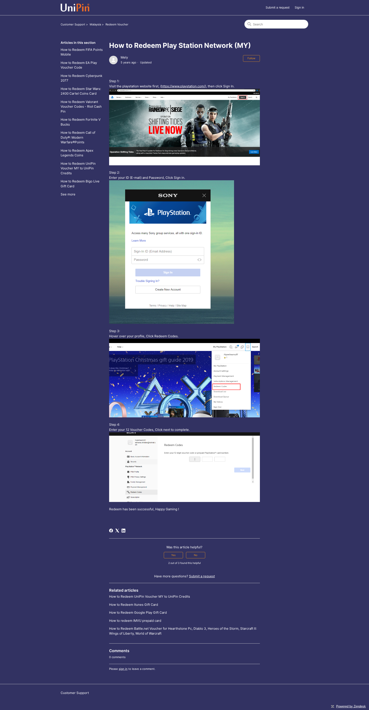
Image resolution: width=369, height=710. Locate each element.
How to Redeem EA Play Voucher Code (79, 65)
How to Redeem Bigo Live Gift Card (80, 183)
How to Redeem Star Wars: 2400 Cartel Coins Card (81, 91)
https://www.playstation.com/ (183, 86)
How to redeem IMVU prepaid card (135, 621)
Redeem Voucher (116, 24)
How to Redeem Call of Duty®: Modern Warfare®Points (78, 137)
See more (68, 194)
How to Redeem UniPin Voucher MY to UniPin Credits (78, 168)
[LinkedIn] (123, 530)
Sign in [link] (299, 7)
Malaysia (95, 24)
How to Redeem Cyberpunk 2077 (81, 78)
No (195, 555)
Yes (173, 555)
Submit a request (278, 7)
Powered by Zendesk (351, 706)
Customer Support (73, 24)
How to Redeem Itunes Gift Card (133, 605)
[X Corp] (117, 530)
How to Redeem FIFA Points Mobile (82, 52)
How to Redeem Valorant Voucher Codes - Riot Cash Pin (81, 106)
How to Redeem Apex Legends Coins (77, 152)
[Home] (75, 8)
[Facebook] (111, 530)
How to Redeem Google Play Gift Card (138, 612)
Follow (251, 58)
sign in (123, 668)
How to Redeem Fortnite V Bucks (81, 121)
